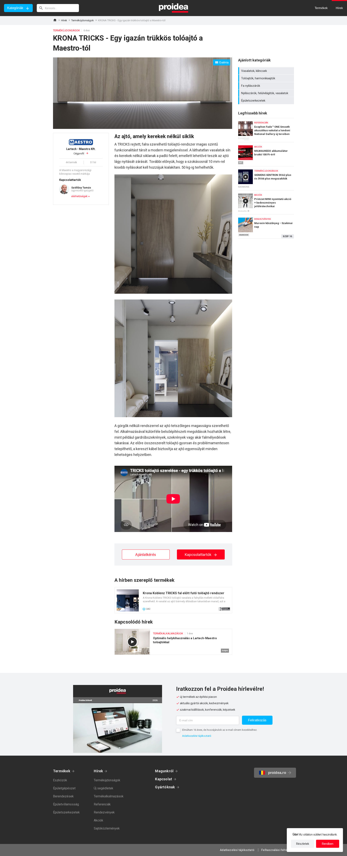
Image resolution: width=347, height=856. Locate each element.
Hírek (64, 20)
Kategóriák (15, 8)
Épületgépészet (64, 788)
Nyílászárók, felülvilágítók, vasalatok (266, 93)
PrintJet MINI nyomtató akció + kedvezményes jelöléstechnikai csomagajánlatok (266, 201)
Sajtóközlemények (107, 828)
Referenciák (102, 804)
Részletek (302, 844)
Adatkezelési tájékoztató (196, 735)
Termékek (61, 771)
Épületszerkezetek (266, 100)
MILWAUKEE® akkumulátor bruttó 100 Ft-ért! (266, 153)
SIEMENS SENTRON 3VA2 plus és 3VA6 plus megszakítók (266, 177)
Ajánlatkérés (145, 554)
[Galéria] (142, 127)
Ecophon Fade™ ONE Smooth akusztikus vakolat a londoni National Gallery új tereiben (266, 129)
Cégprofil (81, 151)
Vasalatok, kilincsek (266, 70)
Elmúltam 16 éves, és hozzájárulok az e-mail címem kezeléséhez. (219, 729)
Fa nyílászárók (266, 85)
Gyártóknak (165, 787)
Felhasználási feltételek (277, 850)
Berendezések (63, 796)
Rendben (327, 844)
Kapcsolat (163, 779)
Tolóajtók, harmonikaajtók (266, 78)
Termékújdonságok (82, 20)
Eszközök (60, 780)
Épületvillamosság (66, 804)
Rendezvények (104, 812)
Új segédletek (103, 788)
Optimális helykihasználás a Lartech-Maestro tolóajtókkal (173, 642)
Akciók (98, 820)
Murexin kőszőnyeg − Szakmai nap (266, 226)
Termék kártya (173, 600)
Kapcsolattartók (198, 554)
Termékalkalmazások (108, 796)
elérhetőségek (79, 196)
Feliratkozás (257, 720)
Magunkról (164, 771)
